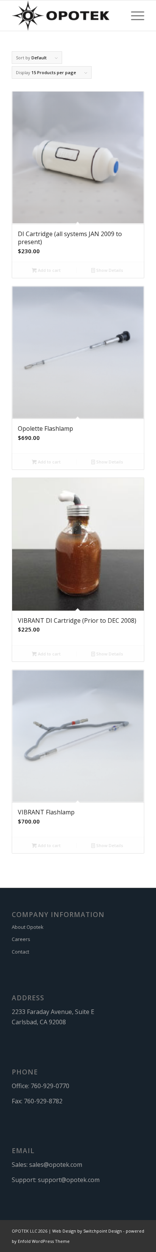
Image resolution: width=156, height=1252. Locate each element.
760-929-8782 (43, 1101)
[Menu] (133, 15)
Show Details (109, 270)
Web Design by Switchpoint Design (87, 1231)
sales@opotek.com (55, 1164)
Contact (20, 951)
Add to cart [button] (49, 270)
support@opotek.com (69, 1180)
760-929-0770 (50, 1086)
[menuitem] (133, 15)
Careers (21, 939)
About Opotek (28, 927)
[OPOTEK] (65, 15)
